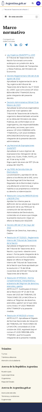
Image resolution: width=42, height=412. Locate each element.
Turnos (4, 354)
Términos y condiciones (10, 396)
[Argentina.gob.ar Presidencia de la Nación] (14, 3)
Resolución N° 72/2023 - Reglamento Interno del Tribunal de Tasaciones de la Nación (23, 240)
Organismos (6, 378)
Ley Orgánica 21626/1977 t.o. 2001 (21, 55)
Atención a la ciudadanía (10, 360)
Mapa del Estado (7, 382)
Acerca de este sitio (8, 393)
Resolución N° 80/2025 (16, 316)
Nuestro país (6, 372)
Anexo (31, 316)
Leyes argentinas (7, 375)
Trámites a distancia (8, 357)
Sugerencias (6, 400)
